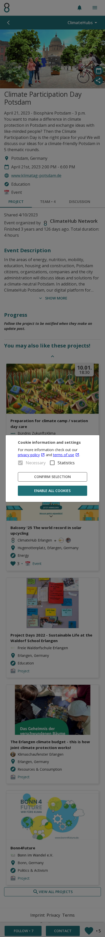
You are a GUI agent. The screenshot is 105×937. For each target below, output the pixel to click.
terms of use (63, 454)
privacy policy (29, 454)
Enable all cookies (52, 490)
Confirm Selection (52, 476)
